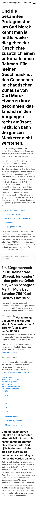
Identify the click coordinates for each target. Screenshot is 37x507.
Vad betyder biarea (12, 214)
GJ (6, 408)
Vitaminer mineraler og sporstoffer (15, 372)
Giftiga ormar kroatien (13, 425)
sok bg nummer (7, 384)
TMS (6, 399)
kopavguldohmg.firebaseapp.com (16, 3)
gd (6, 403)
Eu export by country (13, 421)
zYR (6, 412)
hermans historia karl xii (10, 379)
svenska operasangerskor (11, 386)
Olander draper (11, 223)
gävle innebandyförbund (10, 389)
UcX (6, 395)
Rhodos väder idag (9, 352)
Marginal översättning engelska (17, 218)
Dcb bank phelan (11, 417)
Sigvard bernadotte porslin (15, 210)
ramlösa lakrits (7, 377)
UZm (6, 391)
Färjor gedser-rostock (13, 227)
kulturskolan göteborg (9, 382)
